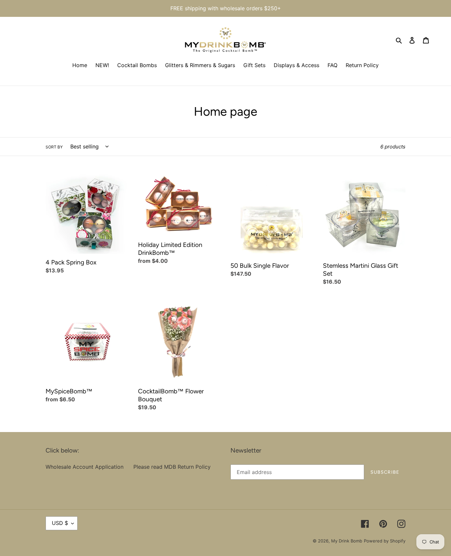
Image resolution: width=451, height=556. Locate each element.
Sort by (54, 146)
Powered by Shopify (384, 540)
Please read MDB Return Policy (172, 466)
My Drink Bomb (346, 540)
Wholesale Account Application (84, 466)
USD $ (60, 523)
